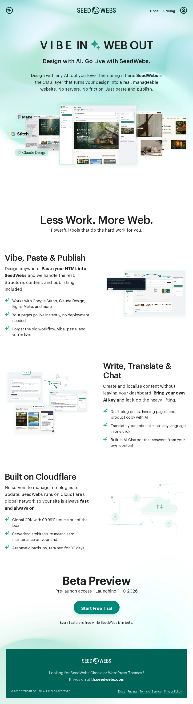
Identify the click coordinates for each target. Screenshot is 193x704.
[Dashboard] (183, 10)
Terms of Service (150, 691)
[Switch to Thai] (9, 10)
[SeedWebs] (96, 10)
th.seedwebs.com (107, 678)
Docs (154, 10)
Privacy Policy (173, 691)
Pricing (169, 10)
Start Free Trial (96, 607)
